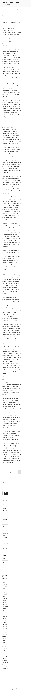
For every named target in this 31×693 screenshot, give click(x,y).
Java (3, 559)
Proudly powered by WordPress (10, 689)
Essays (4, 523)
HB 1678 (16, 444)
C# (3, 565)
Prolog (4, 552)
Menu (16, 9)
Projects (4, 519)
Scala (4, 555)
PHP (3, 562)
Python (4, 548)
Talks (4, 526)
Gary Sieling (10, 2)
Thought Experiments (5, 503)
